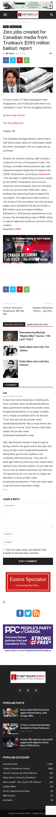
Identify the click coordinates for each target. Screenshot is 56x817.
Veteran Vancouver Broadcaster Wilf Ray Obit (13, 310)
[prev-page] (5, 376)
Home (5, 22)
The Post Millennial (13, 123)
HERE (18, 229)
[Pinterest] (20, 60)
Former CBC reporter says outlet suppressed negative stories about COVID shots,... (36, 742)
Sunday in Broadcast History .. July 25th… (43, 309)
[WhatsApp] (27, 60)
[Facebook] (6, 60)
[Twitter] (13, 60)
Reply (5, 489)
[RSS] (28, 691)
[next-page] (9, 376)
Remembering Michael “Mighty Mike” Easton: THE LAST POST (34, 336)
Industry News (24, 22)
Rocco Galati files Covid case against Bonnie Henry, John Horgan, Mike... (34, 713)
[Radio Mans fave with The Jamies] (10, 350)
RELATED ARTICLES (14, 324)
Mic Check (10, 53)
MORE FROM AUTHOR (37, 324)
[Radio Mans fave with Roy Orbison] (10, 370)
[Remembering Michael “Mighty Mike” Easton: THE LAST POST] (10, 336)
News (13, 22)
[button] (5, 15)
